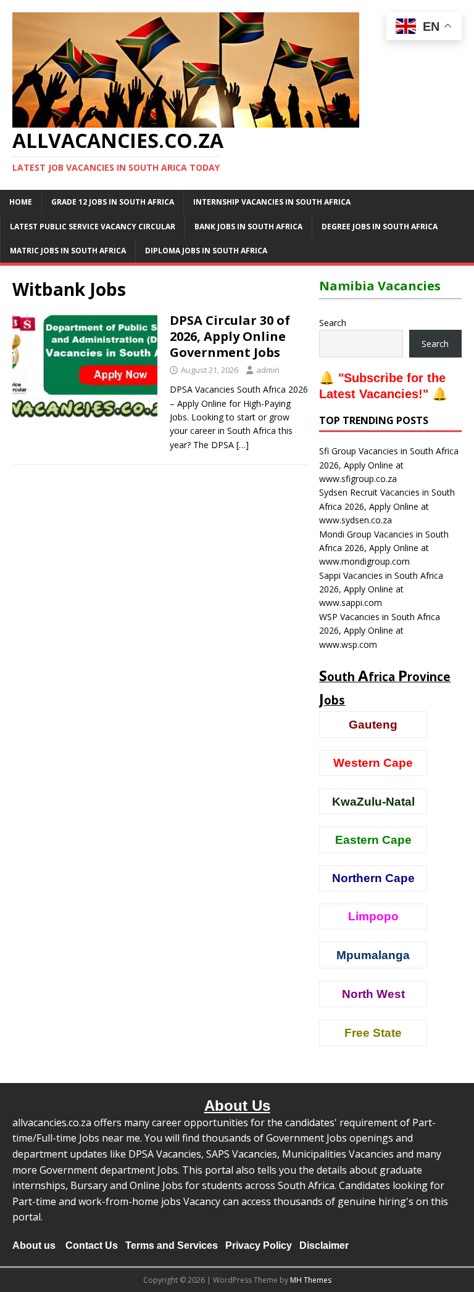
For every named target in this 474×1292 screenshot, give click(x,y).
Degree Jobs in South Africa (380, 226)
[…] (242, 445)
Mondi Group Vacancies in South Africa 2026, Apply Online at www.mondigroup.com (384, 548)
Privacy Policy (258, 1245)
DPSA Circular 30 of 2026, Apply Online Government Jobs (230, 336)
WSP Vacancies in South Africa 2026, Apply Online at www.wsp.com (379, 630)
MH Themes (310, 1280)
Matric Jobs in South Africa (68, 250)
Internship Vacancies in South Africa (272, 202)
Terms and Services (171, 1245)
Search (332, 323)
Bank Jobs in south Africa (248, 226)
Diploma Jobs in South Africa (206, 250)
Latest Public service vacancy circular (92, 226)
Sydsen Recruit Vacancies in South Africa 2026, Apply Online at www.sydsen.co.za (387, 506)
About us (34, 1245)
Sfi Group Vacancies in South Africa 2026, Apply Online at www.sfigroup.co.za (389, 465)
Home (20, 202)
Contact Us (91, 1245)
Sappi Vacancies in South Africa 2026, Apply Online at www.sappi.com (381, 589)
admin (268, 369)
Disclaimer (324, 1245)
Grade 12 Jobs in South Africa (112, 202)
